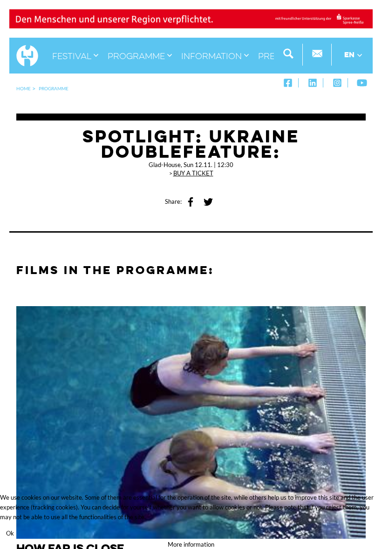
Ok (10, 533)
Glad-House (165, 164)
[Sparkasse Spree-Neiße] (191, 18)
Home (23, 88)
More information (191, 544)
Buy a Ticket (193, 173)
